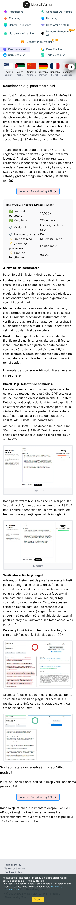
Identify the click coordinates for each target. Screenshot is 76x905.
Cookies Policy (13, 872)
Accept (38, 899)
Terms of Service (14, 868)
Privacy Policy (12, 864)
